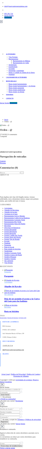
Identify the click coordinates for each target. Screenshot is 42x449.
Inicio (6, 120)
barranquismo (3, 317)
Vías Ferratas (13, 57)
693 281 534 (8, 14)
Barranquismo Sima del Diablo (14, 224)
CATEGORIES (5, 204)
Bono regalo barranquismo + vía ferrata (22, 86)
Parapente (7, 245)
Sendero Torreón (10, 259)
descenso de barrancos (12, 317)
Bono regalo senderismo (17, 90)
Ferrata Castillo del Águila (13, 235)
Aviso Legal (5, 374)
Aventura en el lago (11, 214)
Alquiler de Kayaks (12, 286)
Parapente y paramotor (16, 71)
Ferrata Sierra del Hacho (12, 237)
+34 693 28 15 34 (7, 345)
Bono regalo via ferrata (16, 92)
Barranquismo (13, 59)
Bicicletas (7, 226)
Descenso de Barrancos (12, 228)
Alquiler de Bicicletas (11, 210)
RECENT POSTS (6, 266)
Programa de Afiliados (21, 376)
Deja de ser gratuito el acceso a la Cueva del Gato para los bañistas (22, 300)
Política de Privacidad (18, 374)
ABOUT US (4, 175)
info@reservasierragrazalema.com (15, 6)
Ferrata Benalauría (10, 231)
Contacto (9, 98)
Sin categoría (8, 261)
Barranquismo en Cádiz (21, 63)
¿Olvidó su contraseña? (8, 399)
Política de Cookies (33, 374)
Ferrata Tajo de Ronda (11, 239)
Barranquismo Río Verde (12, 222)
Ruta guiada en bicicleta (12, 249)
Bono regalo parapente (16, 88)
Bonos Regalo (11, 81)
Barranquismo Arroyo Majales (14, 216)
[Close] (2, 384)
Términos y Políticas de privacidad (29, 419)
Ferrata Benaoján (10, 233)
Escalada (12, 69)
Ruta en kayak (9, 247)
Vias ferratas (8, 263)
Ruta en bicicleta (11, 311)
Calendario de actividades (16, 77)
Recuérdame (6, 397)
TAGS (2, 316)
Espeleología (13, 67)
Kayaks (6, 241)
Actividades (10, 54)
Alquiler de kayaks (10, 212)
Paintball (12, 74)
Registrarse (8, 17)
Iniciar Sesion (20, 424)
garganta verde (22, 317)
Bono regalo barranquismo (18, 84)
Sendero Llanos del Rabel (13, 255)
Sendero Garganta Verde (12, 253)
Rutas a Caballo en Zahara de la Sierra (22, 72)
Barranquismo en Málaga (21, 61)
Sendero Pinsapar (10, 257)
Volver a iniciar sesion (7, 448)
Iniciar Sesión (9, 16)
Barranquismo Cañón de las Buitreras (17, 218)
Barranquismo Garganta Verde (14, 220)
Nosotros (9, 94)
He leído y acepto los (21, 419)
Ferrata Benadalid (10, 230)
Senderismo (13, 65)
